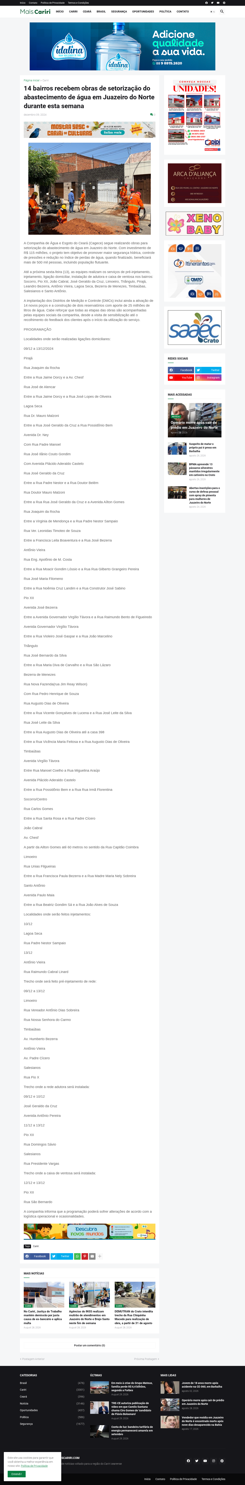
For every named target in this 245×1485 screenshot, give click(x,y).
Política (165, 11)
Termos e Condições (78, 3)
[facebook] (206, 3)
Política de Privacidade (53, 3)
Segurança (119, 11)
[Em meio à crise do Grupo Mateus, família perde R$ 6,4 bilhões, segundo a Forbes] (99, 1387)
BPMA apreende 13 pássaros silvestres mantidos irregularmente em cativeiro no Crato (204, 470)
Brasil (101, 11)
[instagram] (213, 1461)
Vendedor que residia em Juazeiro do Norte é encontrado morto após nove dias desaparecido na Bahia (203, 1421)
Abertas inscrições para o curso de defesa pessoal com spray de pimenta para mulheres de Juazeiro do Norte (204, 495)
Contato (33, 3)
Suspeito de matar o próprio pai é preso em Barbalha (202, 447)
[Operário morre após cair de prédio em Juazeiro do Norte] (170, 1405)
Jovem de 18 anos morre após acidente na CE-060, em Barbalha (202, 1384)
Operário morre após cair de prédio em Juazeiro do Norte (203, 1402)
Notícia (52, 1403)
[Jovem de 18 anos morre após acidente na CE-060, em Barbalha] (170, 1387)
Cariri (73, 11)
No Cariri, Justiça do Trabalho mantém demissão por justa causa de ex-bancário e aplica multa (43, 1317)
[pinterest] (224, 3)
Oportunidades (143, 11)
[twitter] (212, 3)
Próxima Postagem (145, 1359)
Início (22, 3)
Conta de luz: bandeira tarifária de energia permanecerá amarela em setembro (132, 1430)
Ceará (87, 11)
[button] (212, 12)
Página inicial (31, 80)
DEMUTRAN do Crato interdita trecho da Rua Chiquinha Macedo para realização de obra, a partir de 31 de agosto (134, 1317)
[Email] (92, 1256)
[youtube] (218, 3)
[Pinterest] (85, 1256)
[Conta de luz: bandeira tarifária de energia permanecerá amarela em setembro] (99, 1431)
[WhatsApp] (77, 1256)
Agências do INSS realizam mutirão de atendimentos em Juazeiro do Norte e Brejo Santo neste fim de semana (89, 1317)
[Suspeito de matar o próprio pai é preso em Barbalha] (177, 448)
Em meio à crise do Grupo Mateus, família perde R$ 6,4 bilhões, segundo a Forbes (132, 1386)
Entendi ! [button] (16, 1474)
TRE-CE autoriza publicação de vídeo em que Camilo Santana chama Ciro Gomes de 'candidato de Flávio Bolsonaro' (131, 1409)
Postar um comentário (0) (89, 1345)
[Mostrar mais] (99, 1256)
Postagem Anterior (33, 1359)
